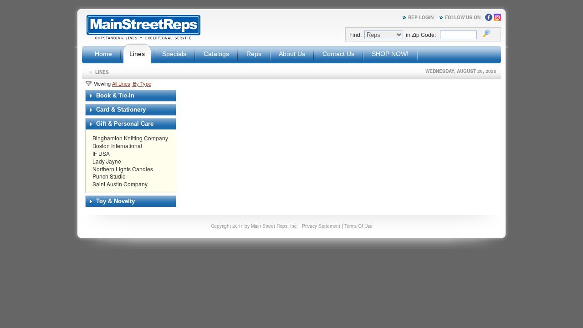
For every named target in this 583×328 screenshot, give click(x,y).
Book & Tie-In (114, 95)
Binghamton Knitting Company (130, 138)
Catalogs (216, 53)
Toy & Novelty (114, 201)
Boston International (117, 145)
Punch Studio (109, 176)
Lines (137, 53)
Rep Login (421, 17)
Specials (174, 53)
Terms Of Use (358, 225)
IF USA (101, 153)
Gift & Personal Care (123, 123)
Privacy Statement (321, 225)
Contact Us (338, 53)
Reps (253, 53)
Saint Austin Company (120, 184)
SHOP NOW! (390, 53)
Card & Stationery (120, 109)
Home (103, 53)
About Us (292, 53)
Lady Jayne (106, 161)
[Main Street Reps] (143, 38)
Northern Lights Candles (122, 169)
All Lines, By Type (131, 83)
